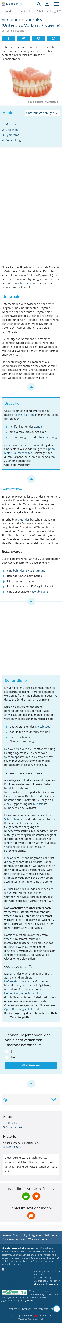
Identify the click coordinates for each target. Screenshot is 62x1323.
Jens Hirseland (11, 1123)
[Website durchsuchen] (39, 4)
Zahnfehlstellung (46, 11)
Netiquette (50, 1235)
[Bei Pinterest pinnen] (38, 38)
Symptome (12, 135)
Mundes (25, 519)
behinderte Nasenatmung (29, 570)
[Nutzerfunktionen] (47, 4)
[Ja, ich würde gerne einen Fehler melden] (31, 1215)
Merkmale (12, 124)
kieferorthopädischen (17, 981)
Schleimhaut (12, 819)
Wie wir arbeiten (38, 1239)
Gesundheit (8, 11)
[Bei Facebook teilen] (8, 38)
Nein (14, 1057)
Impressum (14, 1309)
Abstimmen (31, 1065)
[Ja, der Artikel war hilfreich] (26, 1196)
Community (20, 1235)
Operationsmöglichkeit (18, 1009)
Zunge (38, 426)
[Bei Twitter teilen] (23, 38)
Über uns (8, 1239)
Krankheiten (26, 11)
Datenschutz (29, 1309)
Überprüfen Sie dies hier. (46, 1283)
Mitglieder (35, 1235)
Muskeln (38, 804)
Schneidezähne (26, 283)
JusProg (29, 1300)
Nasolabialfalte (38, 591)
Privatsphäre (46, 1309)
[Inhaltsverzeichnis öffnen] (56, 1308)
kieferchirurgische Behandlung (23, 993)
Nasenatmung (48, 437)
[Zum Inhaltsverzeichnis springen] (31, 387)
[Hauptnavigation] (56, 4)
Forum (6, 1235)
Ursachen (12, 129)
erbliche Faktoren (23, 415)
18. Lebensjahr (26, 989)
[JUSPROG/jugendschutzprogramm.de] (14, 1292)
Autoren (21, 1239)
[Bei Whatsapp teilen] (53, 38)
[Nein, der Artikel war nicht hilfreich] (36, 1196)
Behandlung (13, 140)
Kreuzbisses (42, 726)
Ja (12, 1051)
